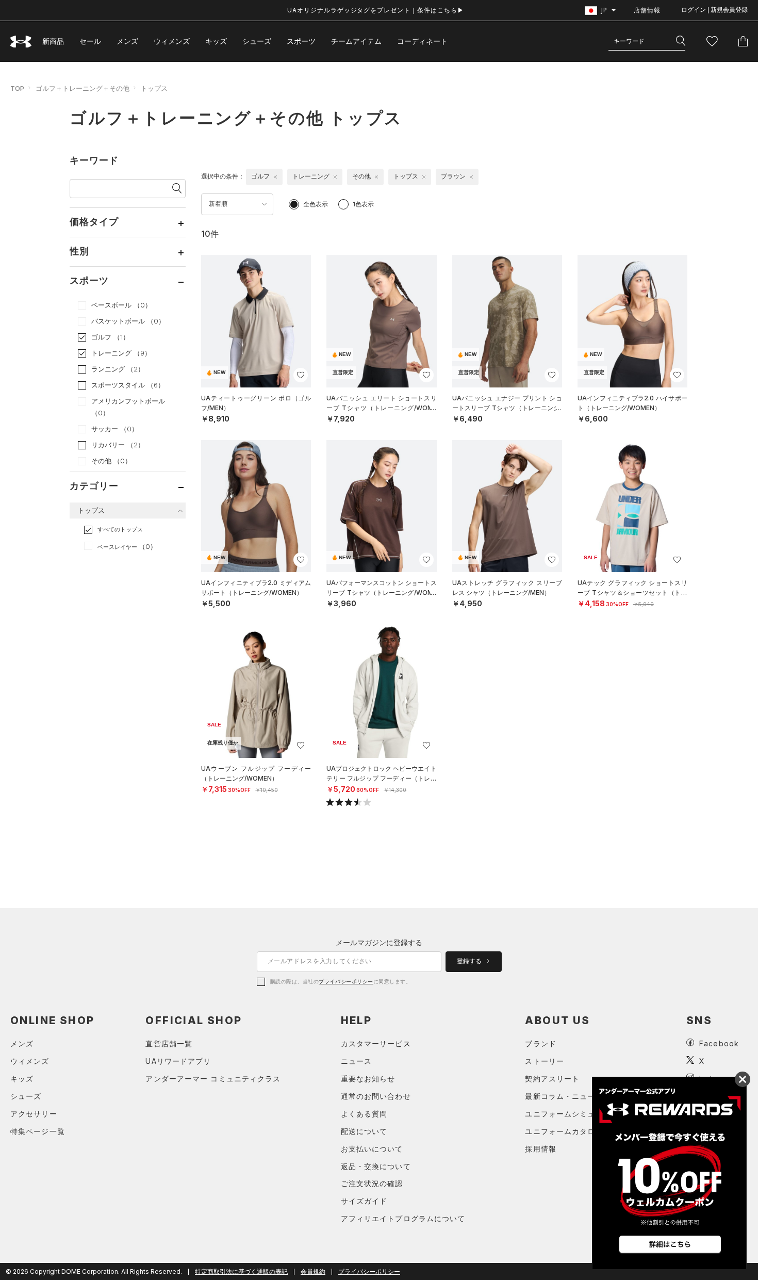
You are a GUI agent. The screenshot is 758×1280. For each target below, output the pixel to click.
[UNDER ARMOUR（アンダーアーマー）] (21, 41)
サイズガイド (364, 1200)
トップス (154, 88)
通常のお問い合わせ (376, 1096)
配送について (364, 1131)
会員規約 (313, 1271)
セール (90, 41)
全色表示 (315, 204)
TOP (17, 88)
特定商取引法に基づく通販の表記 (241, 1271)
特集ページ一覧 (37, 1131)
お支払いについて (372, 1148)
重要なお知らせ (368, 1078)
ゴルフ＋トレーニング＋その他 (82, 88)
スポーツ (301, 41)
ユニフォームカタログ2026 (574, 1131)
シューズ (256, 41)
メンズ (127, 41)
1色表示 (363, 204)
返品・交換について (376, 1166)
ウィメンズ (172, 41)
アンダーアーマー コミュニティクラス (213, 1078)
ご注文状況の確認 (372, 1183)
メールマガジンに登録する (379, 942)
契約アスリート (552, 1078)
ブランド (540, 1043)
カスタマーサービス (376, 1043)
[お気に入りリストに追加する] (300, 375)
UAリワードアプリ (178, 1061)
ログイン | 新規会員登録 (714, 9)
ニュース (356, 1061)
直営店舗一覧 (168, 1043)
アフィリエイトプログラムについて (403, 1218)
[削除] (275, 177)
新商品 (53, 41)
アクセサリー (33, 1113)
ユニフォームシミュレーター (576, 1113)
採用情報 (540, 1148)
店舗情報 (647, 10)
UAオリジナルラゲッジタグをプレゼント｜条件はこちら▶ (375, 10)
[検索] (680, 41)
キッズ (216, 41)
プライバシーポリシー (346, 981)
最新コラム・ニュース (564, 1096)
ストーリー (544, 1061)
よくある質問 (364, 1113)
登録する (470, 961)
